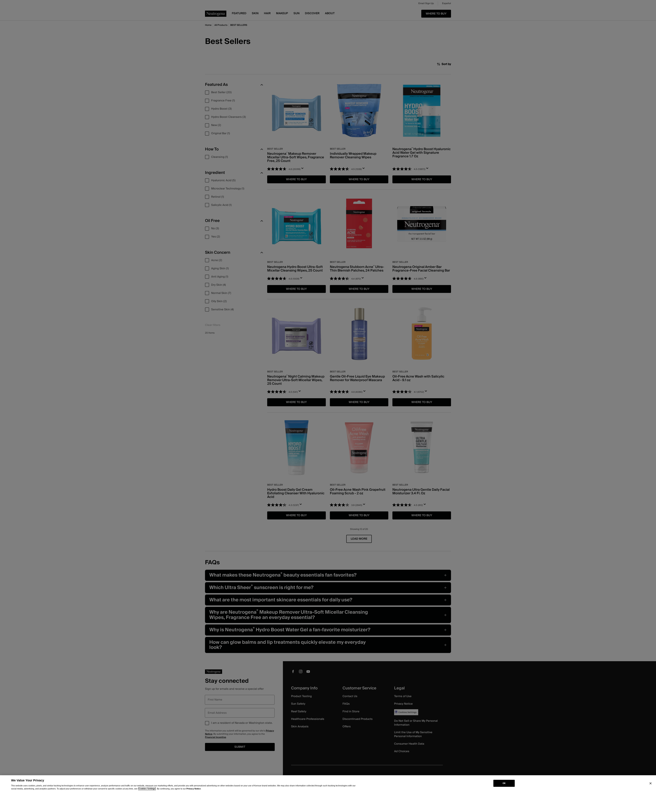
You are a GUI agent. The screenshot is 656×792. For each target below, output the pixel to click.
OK (504, 783)
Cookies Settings (147, 789)
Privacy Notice (193, 789)
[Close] (650, 783)
